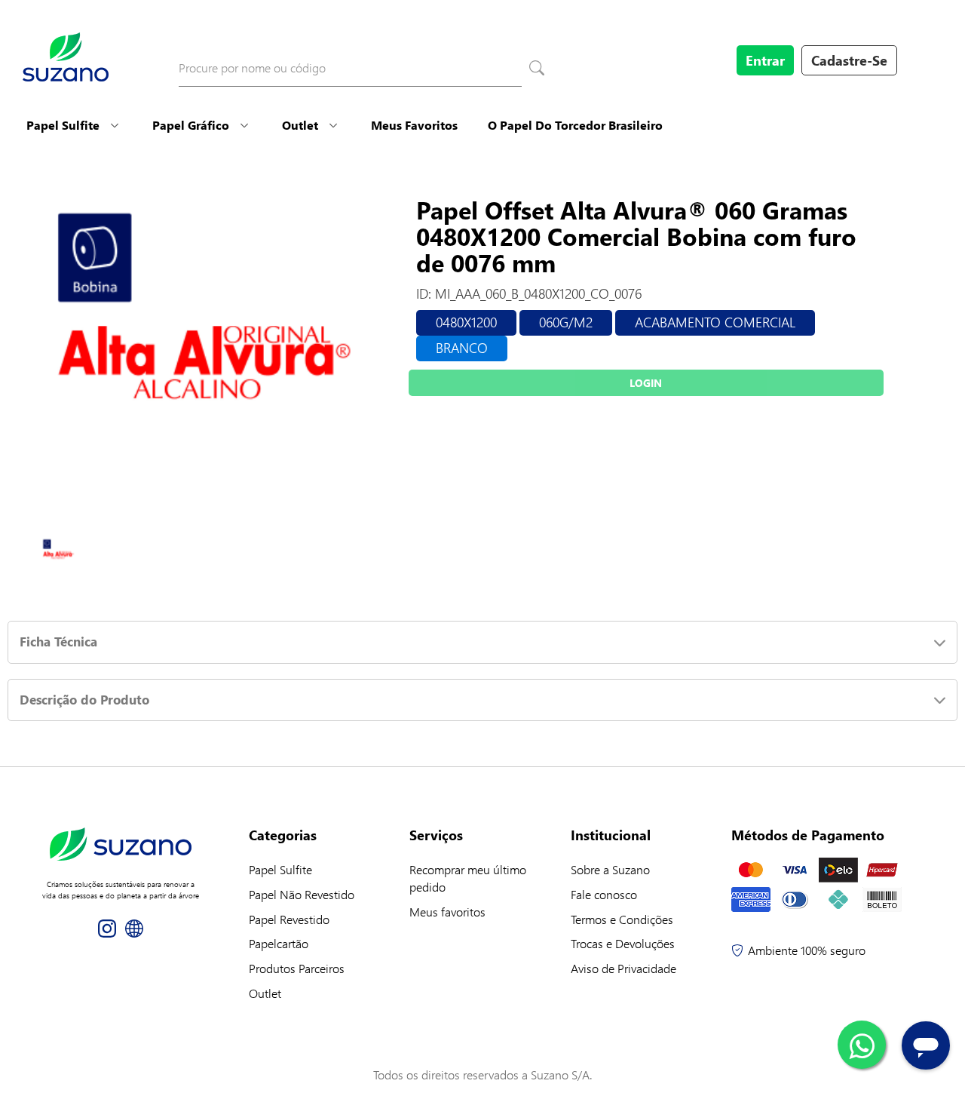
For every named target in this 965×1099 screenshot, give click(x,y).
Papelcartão (278, 943)
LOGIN (646, 383)
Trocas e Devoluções (623, 943)
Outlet (300, 125)
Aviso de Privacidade (623, 968)
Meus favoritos (447, 911)
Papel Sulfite (63, 125)
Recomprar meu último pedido (467, 878)
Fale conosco (604, 894)
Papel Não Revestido (301, 894)
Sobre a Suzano (610, 869)
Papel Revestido (289, 919)
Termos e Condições (622, 919)
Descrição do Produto (84, 699)
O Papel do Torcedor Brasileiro (575, 125)
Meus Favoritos (414, 125)
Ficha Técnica (58, 641)
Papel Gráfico (190, 125)
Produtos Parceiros (297, 968)
